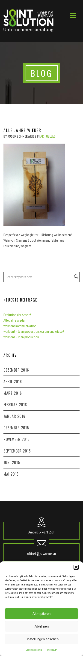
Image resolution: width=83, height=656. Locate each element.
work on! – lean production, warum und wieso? (33, 331)
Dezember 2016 (16, 370)
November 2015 (16, 439)
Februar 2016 (15, 404)
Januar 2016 (14, 416)
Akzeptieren (41, 614)
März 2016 (12, 393)
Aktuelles (48, 136)
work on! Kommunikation (19, 325)
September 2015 (17, 451)
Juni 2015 (11, 462)
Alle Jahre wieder (14, 320)
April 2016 (12, 381)
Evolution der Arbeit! (17, 314)
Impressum (52, 649)
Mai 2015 (11, 474)
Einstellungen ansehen (42, 639)
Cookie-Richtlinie (34, 649)
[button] (76, 567)
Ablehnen (42, 626)
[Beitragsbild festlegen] (34, 224)
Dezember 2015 (16, 428)
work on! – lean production (21, 337)
